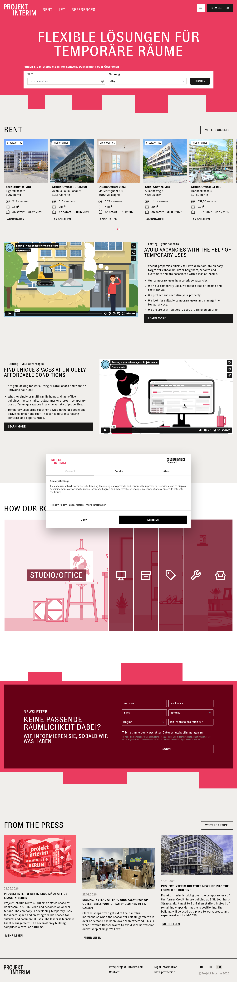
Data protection (164, 972)
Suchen (200, 81)
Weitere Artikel (217, 825)
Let (62, 9)
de (201, 967)
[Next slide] (43, 161)
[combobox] (144, 722)
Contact (114, 972)
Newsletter (220, 8)
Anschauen (16, 219)
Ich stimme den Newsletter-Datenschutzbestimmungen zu (164, 732)
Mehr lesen (14, 935)
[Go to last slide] (7, 161)
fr (210, 967)
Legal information (165, 967)
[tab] (117, 229)
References (83, 9)
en (219, 967)
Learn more (157, 318)
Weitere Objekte (216, 129)
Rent (47, 9)
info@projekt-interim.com (126, 967)
